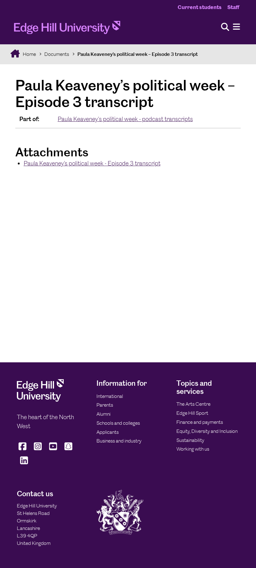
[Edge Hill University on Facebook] (23, 450)
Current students (200, 7)
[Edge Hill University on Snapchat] (69, 450)
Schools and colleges (118, 423)
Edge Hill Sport (192, 413)
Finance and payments (199, 422)
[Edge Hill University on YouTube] (53, 450)
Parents (104, 405)
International (109, 396)
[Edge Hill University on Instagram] (38, 450)
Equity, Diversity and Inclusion (207, 431)
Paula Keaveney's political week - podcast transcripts (125, 119)
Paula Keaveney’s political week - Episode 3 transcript (92, 163)
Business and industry (118, 441)
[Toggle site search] (225, 27)
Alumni (103, 414)
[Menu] (236, 27)
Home (29, 54)
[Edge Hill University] (40, 400)
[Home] (67, 29)
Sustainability (190, 440)
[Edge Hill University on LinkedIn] (24, 464)
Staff (233, 7)
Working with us (192, 449)
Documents (56, 54)
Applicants (107, 432)
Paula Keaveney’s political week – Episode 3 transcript (137, 54)
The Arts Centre (193, 404)
